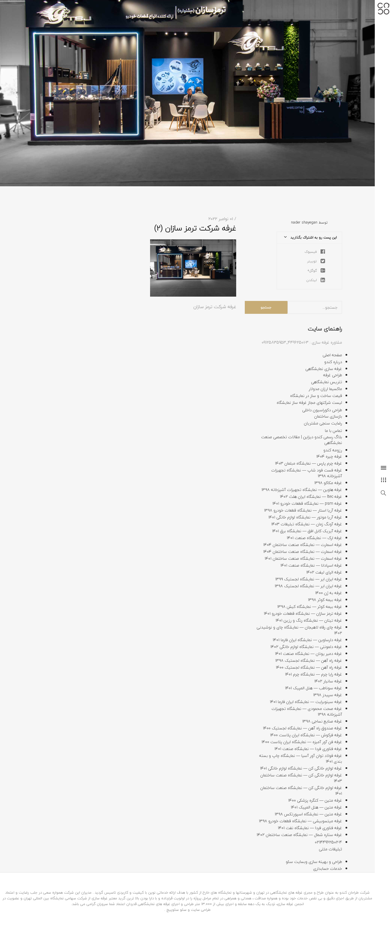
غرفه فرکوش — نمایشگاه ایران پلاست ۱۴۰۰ (306, 735)
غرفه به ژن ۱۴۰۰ (328, 592)
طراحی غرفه (332, 375)
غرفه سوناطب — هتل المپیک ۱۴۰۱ (313, 688)
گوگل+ (312, 271)
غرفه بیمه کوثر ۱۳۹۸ (325, 599)
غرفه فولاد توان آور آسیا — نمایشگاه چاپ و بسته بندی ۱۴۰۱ (300, 758)
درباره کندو (333, 361)
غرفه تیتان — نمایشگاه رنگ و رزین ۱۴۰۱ (308, 620)
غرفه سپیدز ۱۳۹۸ (327, 694)
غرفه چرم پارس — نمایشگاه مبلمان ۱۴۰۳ (308, 463)
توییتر (312, 261)
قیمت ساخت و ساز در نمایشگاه (316, 395)
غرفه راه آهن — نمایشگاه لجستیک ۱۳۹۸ (308, 660)
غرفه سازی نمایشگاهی (323, 368)
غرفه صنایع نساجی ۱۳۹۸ (322, 721)
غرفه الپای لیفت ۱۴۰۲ (324, 572)
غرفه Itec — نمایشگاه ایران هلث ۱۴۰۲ (311, 496)
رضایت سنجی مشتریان (323, 423)
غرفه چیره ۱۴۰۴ (329, 456)
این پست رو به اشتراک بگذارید (313, 237)
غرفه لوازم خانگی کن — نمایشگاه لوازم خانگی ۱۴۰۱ (301, 768)
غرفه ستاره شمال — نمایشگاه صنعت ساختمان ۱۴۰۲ (299, 834)
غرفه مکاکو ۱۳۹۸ (328, 482)
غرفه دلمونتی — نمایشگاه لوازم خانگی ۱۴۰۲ (306, 646)
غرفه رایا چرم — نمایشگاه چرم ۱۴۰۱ (313, 674)
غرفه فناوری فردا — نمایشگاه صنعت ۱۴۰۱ (308, 748)
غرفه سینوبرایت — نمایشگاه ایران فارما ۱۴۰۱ (306, 701)
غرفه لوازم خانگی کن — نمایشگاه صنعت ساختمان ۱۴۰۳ (301, 778)
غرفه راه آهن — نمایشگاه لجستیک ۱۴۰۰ (309, 667)
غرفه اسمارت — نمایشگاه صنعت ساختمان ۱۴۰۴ (302, 544)
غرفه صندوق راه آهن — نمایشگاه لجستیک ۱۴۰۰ (302, 728)
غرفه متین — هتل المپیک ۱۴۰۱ (316, 807)
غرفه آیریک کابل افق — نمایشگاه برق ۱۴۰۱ (307, 530)
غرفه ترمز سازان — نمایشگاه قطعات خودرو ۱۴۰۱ (303, 613)
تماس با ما (333, 430)
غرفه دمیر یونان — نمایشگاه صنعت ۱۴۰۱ (308, 653)
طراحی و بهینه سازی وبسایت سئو (314, 861)
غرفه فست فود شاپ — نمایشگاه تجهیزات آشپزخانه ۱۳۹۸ (306, 473)
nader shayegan (304, 222)
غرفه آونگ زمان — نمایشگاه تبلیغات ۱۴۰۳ (306, 524)
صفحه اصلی (332, 355)
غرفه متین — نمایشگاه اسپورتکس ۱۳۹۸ (308, 814)
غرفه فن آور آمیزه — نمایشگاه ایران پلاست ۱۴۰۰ (301, 741)
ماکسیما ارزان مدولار (325, 388)
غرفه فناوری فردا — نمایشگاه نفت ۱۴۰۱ (310, 827)
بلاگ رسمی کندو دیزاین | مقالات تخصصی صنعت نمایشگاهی (301, 439)
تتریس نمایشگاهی (326, 381)
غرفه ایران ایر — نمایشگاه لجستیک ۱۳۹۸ (308, 586)
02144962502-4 (328, 842)
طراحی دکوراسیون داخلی (322, 410)
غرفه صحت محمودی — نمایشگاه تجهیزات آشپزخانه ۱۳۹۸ (306, 711)
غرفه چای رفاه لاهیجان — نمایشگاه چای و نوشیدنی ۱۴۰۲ (299, 630)
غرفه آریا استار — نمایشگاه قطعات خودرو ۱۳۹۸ (303, 510)
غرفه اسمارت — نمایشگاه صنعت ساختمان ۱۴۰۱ (303, 558)
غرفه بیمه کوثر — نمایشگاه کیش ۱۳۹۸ (309, 606)
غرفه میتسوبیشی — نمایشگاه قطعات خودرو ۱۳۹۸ (300, 821)
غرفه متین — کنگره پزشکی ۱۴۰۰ (315, 800)
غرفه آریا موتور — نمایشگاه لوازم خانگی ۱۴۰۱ (305, 517)
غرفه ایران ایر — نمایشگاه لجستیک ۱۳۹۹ (308, 579)
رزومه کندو (332, 450)
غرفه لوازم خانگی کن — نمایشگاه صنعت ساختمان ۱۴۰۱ (301, 790)
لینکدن (312, 280)
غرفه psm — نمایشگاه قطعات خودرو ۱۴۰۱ (307, 503)
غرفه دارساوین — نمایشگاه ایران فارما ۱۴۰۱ (307, 639)
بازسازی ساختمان (328, 416)
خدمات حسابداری (327, 868)
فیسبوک (311, 252)
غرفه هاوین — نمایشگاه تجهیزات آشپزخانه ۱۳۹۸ (301, 489)
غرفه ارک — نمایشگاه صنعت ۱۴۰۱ (314, 537)
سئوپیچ (172, 909)
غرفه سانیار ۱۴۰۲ (328, 681)
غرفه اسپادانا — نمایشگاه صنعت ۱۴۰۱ (311, 565)
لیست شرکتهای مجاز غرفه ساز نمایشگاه (309, 402)
